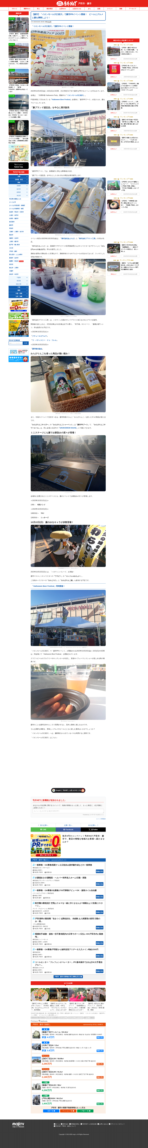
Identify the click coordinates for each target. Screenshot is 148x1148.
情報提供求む (75, 1124)
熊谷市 (11, 235)
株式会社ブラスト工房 (87, 238)
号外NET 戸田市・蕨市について (66, 1126)
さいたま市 (12, 202)
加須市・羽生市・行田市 (16, 212)
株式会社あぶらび (68, 238)
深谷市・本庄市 (13, 274)
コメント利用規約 (101, 819)
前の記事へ (44, 825)
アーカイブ (132, 8)
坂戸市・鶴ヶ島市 (14, 244)
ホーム (58, 1124)
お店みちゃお (77, 8)
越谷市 (11, 225)
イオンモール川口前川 (75, 95)
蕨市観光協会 (37, 349)
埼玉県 (49, 22)
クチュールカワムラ (39, 336)
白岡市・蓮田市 (13, 218)
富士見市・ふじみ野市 (15, 254)
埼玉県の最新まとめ (15, 199)
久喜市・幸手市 (13, 215)
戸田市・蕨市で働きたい (41, 860)
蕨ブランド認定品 (89, 1017)
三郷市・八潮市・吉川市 (16, 231)
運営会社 (65, 1124)
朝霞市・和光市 (16, 261)
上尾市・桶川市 (13, 241)
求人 (38, 8)
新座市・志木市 (13, 258)
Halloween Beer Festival (61, 99)
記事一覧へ (68, 825)
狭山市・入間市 (13, 267)
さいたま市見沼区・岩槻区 (17, 205)
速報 (120, 8)
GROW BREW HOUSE (68, 428)
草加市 (11, 228)
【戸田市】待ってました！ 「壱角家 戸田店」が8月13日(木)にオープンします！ (129, 68)
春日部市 (11, 222)
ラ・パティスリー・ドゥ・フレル (44, 340)
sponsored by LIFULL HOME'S (93, 1024)
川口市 (11, 248)
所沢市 (11, 264)
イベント (110, 8)
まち (89, 8)
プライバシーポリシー (118, 1124)
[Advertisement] (123, 24)
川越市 (11, 271)
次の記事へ (92, 825)
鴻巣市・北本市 (13, 238)
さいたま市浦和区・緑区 (16, 208)
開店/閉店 (50, 8)
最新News (27, 8)
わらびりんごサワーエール (75, 1017)
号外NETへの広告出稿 (89, 1124)
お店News (62, 8)
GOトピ (14, 8)
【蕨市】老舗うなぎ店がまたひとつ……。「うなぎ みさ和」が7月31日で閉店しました (130, 140)
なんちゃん (43, 1021)
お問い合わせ (103, 1124)
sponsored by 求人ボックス (58, 860)
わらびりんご (63, 1017)
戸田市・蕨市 (85, 3)
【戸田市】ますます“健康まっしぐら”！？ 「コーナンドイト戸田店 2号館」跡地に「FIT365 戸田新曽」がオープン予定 (130, 186)
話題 (98, 8)
